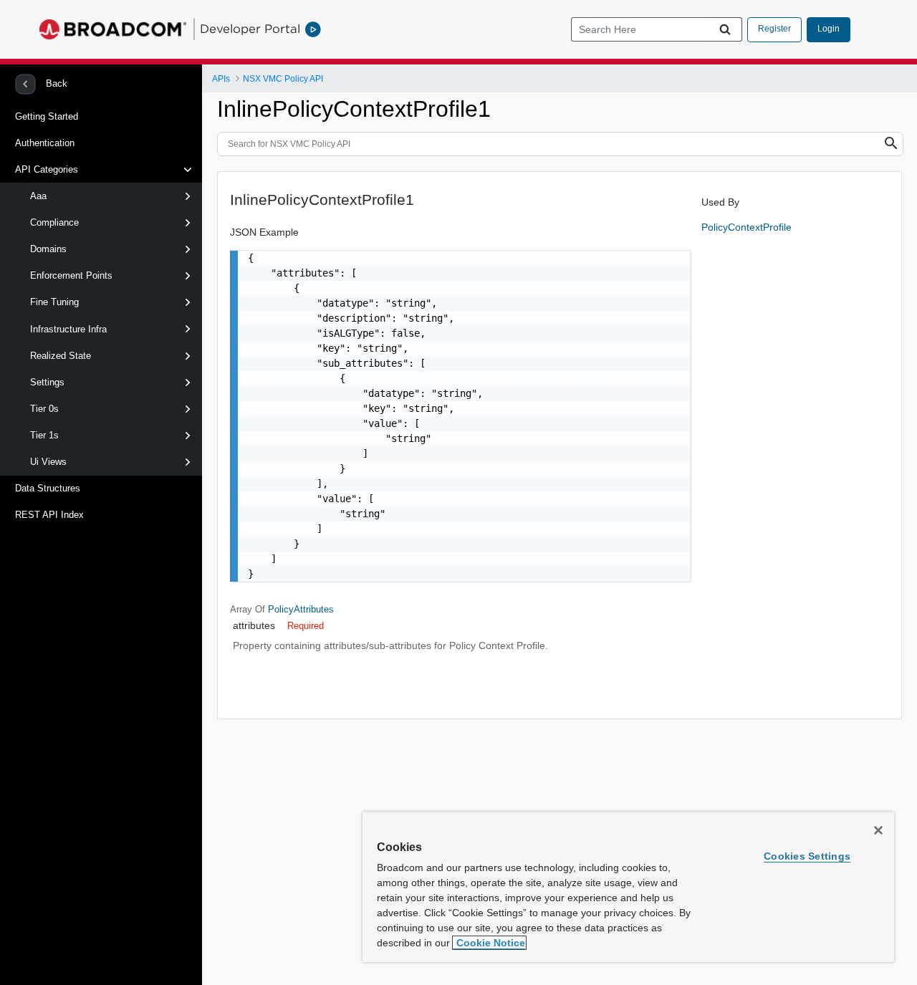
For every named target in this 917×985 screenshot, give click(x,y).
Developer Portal (250, 29)
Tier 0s (44, 408)
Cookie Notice (489, 942)
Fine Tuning (54, 302)
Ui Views (48, 461)
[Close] (878, 830)
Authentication (45, 143)
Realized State (60, 355)
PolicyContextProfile (746, 227)
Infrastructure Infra (68, 329)
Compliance (54, 222)
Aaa (38, 196)
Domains (48, 249)
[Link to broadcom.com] (112, 29)
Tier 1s (44, 435)
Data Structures (47, 488)
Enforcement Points (71, 275)
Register (774, 29)
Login (828, 29)
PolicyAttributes (301, 609)
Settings (47, 382)
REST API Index (49, 514)
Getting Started (46, 116)
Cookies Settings (807, 856)
